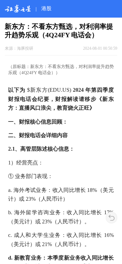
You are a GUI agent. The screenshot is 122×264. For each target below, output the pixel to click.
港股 (46, 8)
